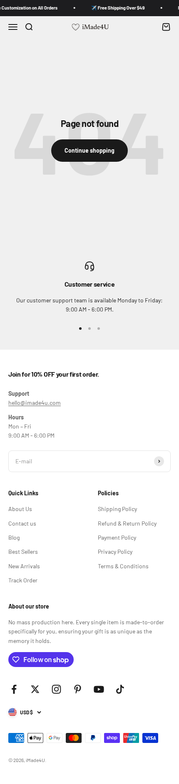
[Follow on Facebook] (14, 689)
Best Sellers (23, 551)
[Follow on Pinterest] (77, 689)
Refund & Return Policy (127, 523)
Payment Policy (117, 537)
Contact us (22, 523)
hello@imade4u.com (34, 402)
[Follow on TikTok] (120, 689)
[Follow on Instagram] (56, 689)
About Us (20, 508)
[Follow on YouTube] (98, 689)
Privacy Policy (115, 551)
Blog (14, 537)
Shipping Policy (117, 508)
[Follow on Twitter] (35, 689)
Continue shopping (89, 150)
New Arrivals (24, 566)
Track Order (22, 580)
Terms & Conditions (123, 566)
